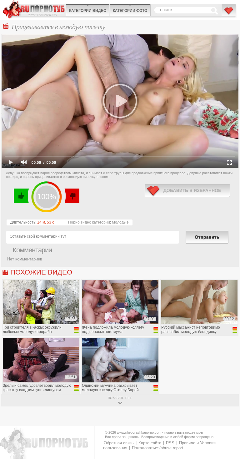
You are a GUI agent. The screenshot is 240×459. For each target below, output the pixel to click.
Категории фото (130, 10)
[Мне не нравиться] (71, 196)
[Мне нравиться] (21, 196)
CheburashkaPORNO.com (34, 9)
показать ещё (120, 398)
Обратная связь (119, 443)
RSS (170, 443)
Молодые (120, 222)
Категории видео (87, 10)
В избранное (229, 13)
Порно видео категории (89, 222)
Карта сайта (149, 443)
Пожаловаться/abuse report (157, 448)
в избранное (187, 190)
